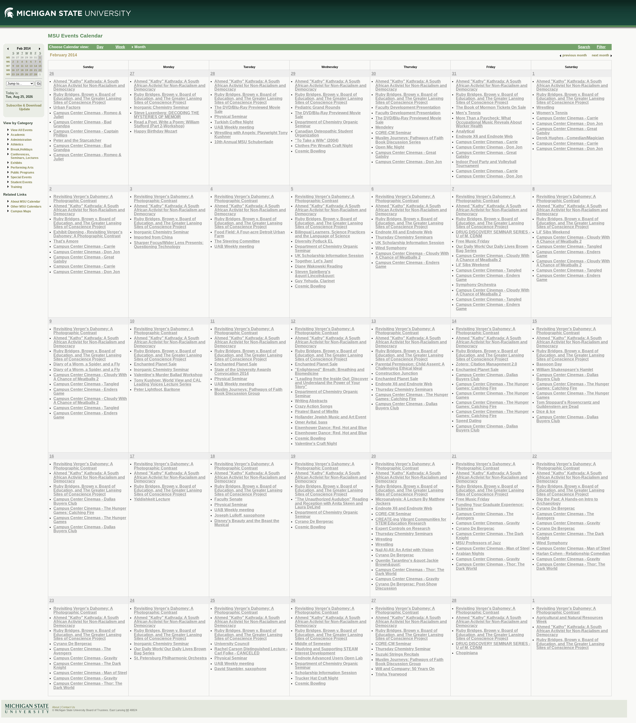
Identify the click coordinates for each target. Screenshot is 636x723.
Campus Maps (21, 211)
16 (13, 70)
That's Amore (66, 241)
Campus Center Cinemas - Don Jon (408, 161)
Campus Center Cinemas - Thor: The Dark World (409, 571)
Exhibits (16, 163)
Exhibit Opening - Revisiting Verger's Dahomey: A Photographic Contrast (87, 234)
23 (13, 74)
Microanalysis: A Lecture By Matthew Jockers (409, 501)
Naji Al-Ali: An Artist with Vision (404, 549)
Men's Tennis (468, 112)
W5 (8, 57)
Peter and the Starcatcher (77, 140)
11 (22, 66)
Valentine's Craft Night (316, 443)
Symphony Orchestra (476, 284)
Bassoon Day (549, 364)
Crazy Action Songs (313, 406)
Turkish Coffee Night (233, 122)
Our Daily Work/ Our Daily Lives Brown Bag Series (492, 248)
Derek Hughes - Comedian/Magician (570, 138)
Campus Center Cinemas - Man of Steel (492, 548)
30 (31, 57)
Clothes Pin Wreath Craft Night (324, 145)
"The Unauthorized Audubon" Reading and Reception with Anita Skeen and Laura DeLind (331, 503)
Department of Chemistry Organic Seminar (326, 124)
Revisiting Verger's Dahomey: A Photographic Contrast (83, 198)
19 (26, 70)
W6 (8, 61)
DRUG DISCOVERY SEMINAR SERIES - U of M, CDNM (493, 234)
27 (17, 57)
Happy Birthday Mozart (155, 131)
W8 (8, 70)
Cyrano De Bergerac (314, 521)
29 (26, 57)
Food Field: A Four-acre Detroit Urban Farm (249, 234)
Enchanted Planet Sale (155, 364)
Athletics (17, 144)
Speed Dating (468, 420)
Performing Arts (22, 167)
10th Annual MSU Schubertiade (243, 142)
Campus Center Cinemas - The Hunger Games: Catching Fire (411, 396)
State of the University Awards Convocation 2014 (242, 371)
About (55, 707)
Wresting (383, 539)
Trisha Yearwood (391, 674)
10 (17, 66)
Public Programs (22, 172)
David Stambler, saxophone (240, 668)
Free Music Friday (472, 241)
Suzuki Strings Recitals (397, 654)
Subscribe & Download (23, 105)
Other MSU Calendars (26, 206)
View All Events (22, 130)
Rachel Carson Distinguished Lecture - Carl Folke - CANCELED (250, 651)
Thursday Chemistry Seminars (404, 237)
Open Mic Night (389, 147)
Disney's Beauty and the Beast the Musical (246, 522)
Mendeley (384, 127)
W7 (8, 66)
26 (13, 57)
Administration (21, 140)
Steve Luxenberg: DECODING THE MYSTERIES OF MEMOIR (166, 114)
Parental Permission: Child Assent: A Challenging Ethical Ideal (410, 366)
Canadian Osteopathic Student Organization (324, 133)
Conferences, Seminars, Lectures (25, 156)
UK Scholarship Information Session (329, 255)
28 (22, 57)
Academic (18, 135)
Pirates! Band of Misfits (316, 411)
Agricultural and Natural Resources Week (569, 619)
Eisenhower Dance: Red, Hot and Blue (331, 427)
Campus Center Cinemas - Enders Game (407, 264)
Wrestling (545, 107)
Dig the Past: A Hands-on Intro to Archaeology (567, 501)
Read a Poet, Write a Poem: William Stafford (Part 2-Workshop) (166, 124)
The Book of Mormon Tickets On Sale (491, 107)
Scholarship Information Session (326, 672)
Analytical (465, 131)
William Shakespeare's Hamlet (564, 369)
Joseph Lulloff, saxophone (239, 515)
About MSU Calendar (25, 201)
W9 (8, 74)
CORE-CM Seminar (393, 132)
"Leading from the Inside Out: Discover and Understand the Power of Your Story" (331, 382)
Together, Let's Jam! (314, 261)
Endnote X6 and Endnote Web (484, 136)
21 (35, 70)
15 (40, 66)
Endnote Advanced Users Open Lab (329, 658)
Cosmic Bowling (310, 151)
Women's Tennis (552, 112)
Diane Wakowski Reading (319, 266)
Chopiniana (467, 653)
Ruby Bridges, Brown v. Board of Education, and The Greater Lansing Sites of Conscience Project (87, 98)
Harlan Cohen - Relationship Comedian (573, 553)
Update (24, 109)
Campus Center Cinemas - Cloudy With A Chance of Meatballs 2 (412, 255)
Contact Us (68, 707)
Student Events (21, 182)
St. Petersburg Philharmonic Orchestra (170, 658)
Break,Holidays (22, 149)
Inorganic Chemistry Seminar (161, 107)
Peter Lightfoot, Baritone (157, 389)
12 (26, 66)
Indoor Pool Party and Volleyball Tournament (486, 163)
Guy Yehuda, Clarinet (315, 281)
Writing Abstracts (311, 400)
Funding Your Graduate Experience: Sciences (490, 506)
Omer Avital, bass (311, 422)
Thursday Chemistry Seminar (403, 649)
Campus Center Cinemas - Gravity (407, 579)
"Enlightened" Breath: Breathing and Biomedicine (329, 371)
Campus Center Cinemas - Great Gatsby (405, 154)
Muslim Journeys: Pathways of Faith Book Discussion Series (409, 140)
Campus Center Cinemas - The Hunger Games (492, 395)
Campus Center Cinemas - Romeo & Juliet (87, 114)
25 (22, 74)
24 (17, 74)
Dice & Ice (545, 411)
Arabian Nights (470, 553)
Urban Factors (66, 107)
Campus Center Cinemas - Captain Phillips (86, 133)
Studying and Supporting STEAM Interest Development (326, 651)
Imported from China (153, 237)
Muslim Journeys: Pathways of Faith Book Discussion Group (248, 391)
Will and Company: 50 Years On (405, 668)
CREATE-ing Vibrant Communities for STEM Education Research (410, 521)
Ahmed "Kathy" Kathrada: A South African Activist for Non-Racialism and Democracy (89, 85)
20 (31, 70)
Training (16, 187)
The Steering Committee (237, 241)
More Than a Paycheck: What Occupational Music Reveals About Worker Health (489, 122)
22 (40, 70)
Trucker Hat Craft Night (316, 678)
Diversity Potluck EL (314, 241)
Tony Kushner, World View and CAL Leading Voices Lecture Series (167, 382)
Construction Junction (396, 373)
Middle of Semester (313, 643)
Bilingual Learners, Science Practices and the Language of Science (330, 234)
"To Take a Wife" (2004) (316, 140)
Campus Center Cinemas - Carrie (487, 142)
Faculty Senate (228, 499)
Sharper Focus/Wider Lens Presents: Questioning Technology (168, 244)
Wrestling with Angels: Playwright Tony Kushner (251, 134)
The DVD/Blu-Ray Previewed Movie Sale (247, 109)
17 (17, 70)
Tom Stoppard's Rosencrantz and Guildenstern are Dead (568, 404)
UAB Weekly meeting (234, 127)
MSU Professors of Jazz (478, 543)
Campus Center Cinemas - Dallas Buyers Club (406, 405)
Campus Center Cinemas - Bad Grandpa (82, 124)
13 (31, 66)
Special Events (21, 177)
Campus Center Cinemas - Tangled (488, 270)
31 (35, 57)
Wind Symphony (391, 248)
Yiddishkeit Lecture (152, 499)
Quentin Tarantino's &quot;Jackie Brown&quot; (406, 562)
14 (35, 66)
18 (22, 70)
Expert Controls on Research (402, 528)
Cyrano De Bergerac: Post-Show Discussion (406, 586)
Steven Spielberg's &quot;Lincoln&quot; (315, 273)
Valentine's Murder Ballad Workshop (168, 374)
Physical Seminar (230, 116)
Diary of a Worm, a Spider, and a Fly (86, 364)
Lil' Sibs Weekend (472, 264)
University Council (231, 643)
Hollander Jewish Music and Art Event (330, 417)
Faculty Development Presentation (407, 107)
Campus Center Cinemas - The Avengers (485, 515)
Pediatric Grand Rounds (317, 107)
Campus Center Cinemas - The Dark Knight (489, 535)
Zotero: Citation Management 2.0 (486, 364)
